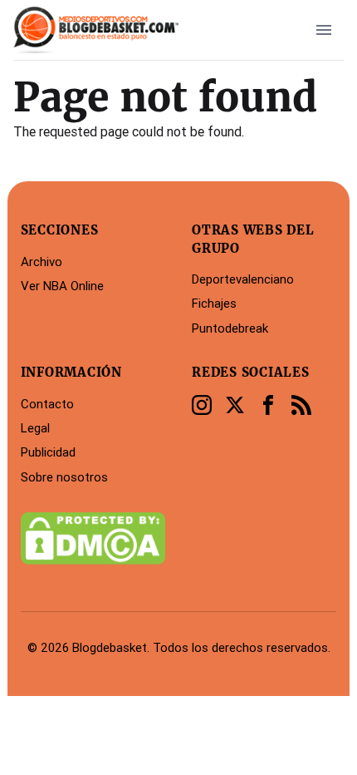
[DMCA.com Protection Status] (93, 538)
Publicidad (48, 452)
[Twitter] (235, 405)
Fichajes (214, 303)
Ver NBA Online (62, 286)
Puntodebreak (230, 328)
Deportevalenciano (243, 279)
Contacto (47, 404)
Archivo (41, 261)
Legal (35, 428)
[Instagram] (202, 405)
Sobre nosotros (64, 477)
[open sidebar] (324, 30)
